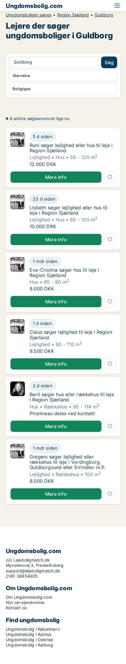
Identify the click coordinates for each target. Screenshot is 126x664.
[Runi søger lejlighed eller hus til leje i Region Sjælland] (17, 149)
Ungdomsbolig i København (33, 629)
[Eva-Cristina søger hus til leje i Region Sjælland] (17, 274)
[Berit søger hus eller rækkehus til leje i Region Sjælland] (17, 398)
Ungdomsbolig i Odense (29, 639)
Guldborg (104, 15)
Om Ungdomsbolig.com (29, 597)
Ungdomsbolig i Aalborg (29, 644)
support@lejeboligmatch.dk (33, 570)
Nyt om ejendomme (25, 602)
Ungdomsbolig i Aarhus (28, 634)
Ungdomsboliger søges (28, 15)
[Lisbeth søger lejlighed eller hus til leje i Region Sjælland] (17, 212)
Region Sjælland (73, 15)
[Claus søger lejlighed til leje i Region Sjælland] (17, 336)
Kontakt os (16, 607)
